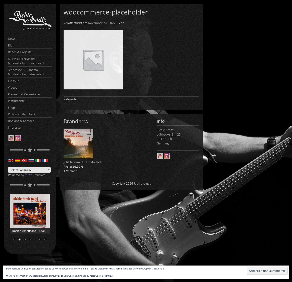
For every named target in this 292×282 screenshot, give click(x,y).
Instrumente (16, 101)
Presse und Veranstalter (24, 94)
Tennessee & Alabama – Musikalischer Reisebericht (26, 72)
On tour (13, 81)
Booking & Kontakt (21, 121)
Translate (39, 175)
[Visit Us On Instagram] (18, 140)
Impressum (15, 127)
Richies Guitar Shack (22, 114)
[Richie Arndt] (30, 29)
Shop (11, 108)
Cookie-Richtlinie (104, 275)
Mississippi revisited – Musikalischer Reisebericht (26, 61)
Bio (10, 45)
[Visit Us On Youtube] (11, 140)
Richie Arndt (142, 183)
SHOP (85, 162)
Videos (12, 87)
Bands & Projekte (20, 52)
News (11, 39)
